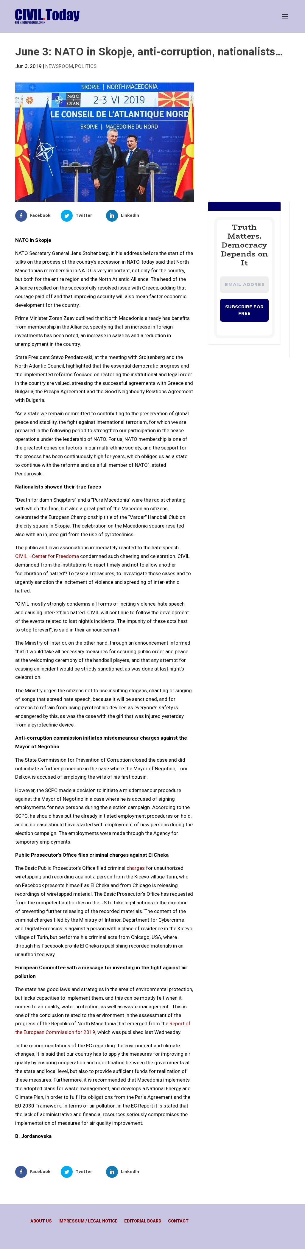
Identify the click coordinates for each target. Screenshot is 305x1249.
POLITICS (86, 66)
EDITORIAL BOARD (142, 1221)
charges (136, 868)
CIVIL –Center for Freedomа (47, 556)
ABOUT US (41, 1221)
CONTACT (178, 1221)
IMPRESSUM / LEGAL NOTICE (88, 1221)
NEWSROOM (59, 66)
